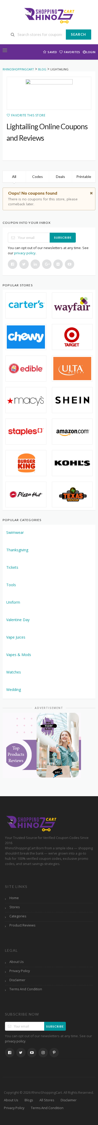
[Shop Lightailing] (49, 93)
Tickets (12, 567)
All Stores (46, 1100)
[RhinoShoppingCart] (49, 15)
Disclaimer (17, 980)
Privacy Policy (19, 971)
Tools (11, 584)
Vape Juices (15, 637)
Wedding (13, 689)
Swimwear (15, 532)
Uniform (13, 602)
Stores (14, 907)
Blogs (29, 1100)
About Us (16, 962)
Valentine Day (18, 619)
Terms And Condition (25, 989)
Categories (17, 916)
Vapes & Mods (18, 654)
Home (14, 898)
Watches (13, 672)
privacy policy (25, 253)
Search (78, 34)
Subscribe (63, 237)
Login (90, 52)
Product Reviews (22, 925)
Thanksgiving (17, 549)
